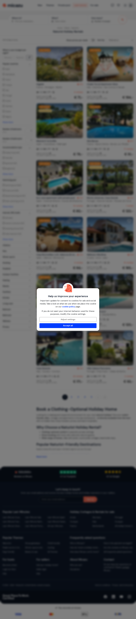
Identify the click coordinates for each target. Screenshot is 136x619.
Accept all (68, 325)
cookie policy (68, 306)
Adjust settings (68, 319)
